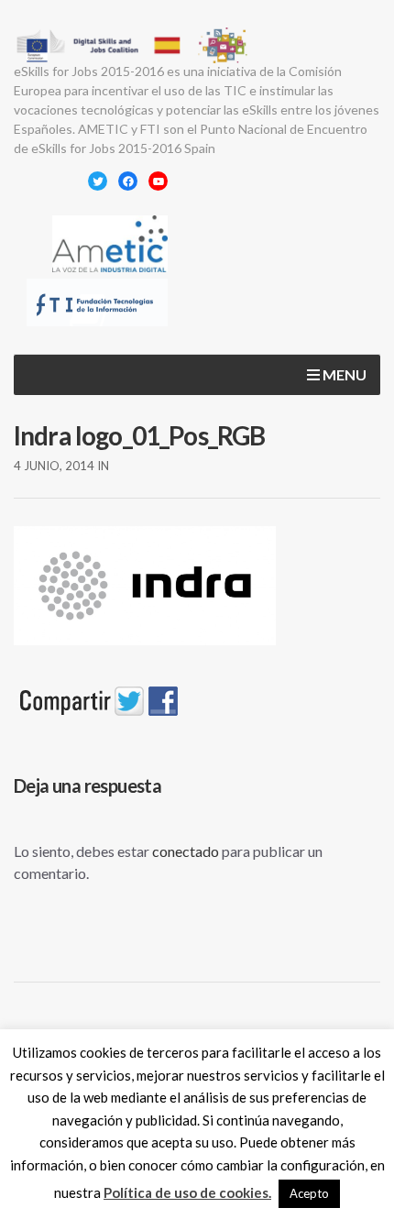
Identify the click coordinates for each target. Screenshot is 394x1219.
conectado (185, 851)
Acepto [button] (309, 1193)
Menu (343, 374)
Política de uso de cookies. (187, 1192)
